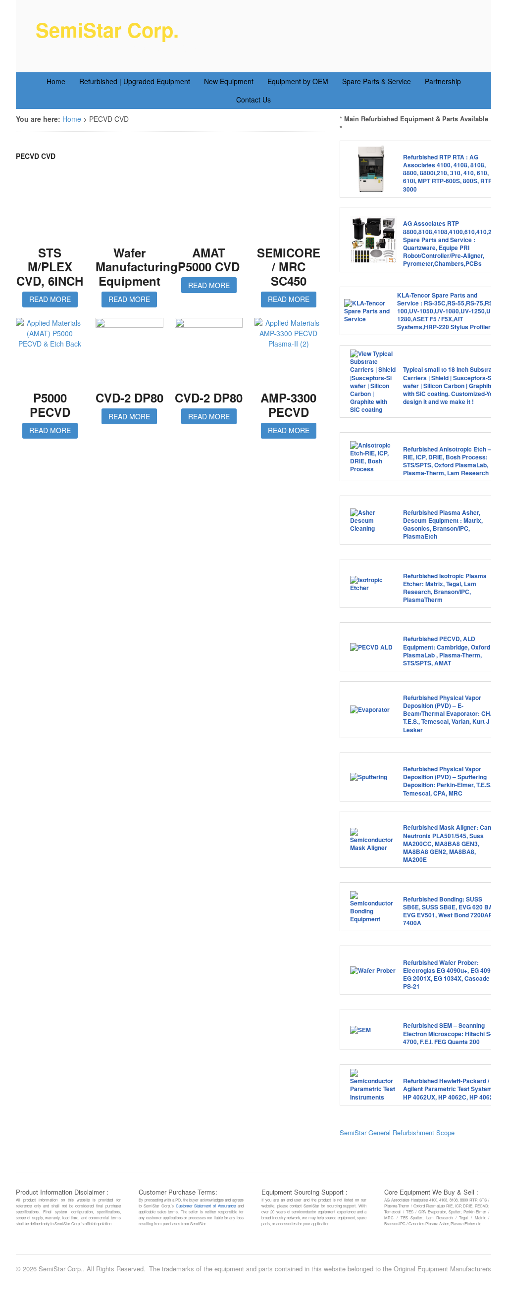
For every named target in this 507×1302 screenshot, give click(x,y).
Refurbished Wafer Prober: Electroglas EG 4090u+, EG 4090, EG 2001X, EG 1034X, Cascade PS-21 (449, 974)
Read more (50, 299)
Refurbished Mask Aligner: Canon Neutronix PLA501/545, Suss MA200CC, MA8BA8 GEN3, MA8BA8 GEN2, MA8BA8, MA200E (450, 843)
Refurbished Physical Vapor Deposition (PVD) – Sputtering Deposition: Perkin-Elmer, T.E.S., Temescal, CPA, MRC (448, 781)
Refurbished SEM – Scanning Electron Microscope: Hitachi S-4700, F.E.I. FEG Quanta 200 (447, 1033)
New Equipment (229, 81)
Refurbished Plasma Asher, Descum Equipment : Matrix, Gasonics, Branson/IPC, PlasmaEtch (443, 524)
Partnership (443, 81)
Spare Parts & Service (376, 81)
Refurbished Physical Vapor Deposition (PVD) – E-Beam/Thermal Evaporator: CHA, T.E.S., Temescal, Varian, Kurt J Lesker (449, 713)
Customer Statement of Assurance (206, 1205)
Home (56, 81)
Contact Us (253, 99)
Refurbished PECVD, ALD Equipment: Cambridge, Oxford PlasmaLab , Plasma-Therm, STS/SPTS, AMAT (446, 650)
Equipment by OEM (297, 81)
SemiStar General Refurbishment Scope (397, 1132)
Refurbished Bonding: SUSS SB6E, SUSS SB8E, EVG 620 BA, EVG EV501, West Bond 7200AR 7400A (449, 911)
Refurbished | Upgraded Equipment (134, 81)
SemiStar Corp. (107, 29)
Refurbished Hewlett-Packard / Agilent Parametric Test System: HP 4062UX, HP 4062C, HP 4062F (450, 1088)
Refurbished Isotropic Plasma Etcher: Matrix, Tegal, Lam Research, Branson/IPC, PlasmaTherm (445, 587)
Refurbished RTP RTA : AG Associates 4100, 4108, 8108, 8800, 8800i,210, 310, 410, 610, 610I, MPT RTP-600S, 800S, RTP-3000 (448, 173)
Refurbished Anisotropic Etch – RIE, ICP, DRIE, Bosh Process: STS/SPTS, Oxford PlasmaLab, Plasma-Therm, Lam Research (447, 461)
